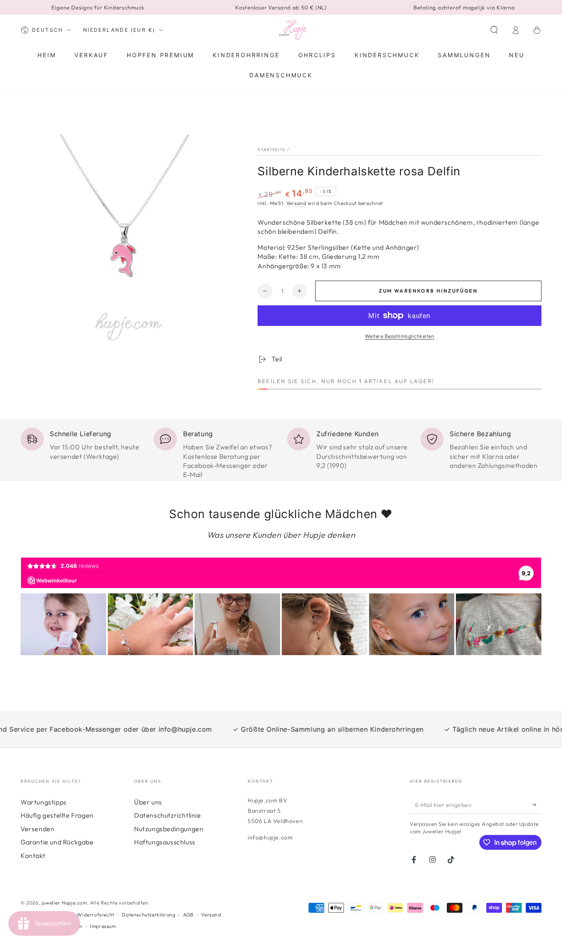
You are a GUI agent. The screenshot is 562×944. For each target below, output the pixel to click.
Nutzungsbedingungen (168, 829)
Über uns (148, 802)
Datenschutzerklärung (148, 914)
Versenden (37, 829)
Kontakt (33, 855)
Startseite (272, 149)
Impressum (103, 926)
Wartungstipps (44, 802)
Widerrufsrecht (95, 914)
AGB (188, 914)
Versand (296, 203)
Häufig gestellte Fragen (57, 815)
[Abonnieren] (536, 804)
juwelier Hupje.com (64, 903)
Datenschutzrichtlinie (167, 815)
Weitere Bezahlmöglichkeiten (399, 336)
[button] (494, 30)
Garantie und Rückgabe (57, 842)
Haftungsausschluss (164, 842)
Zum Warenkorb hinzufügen (428, 291)
